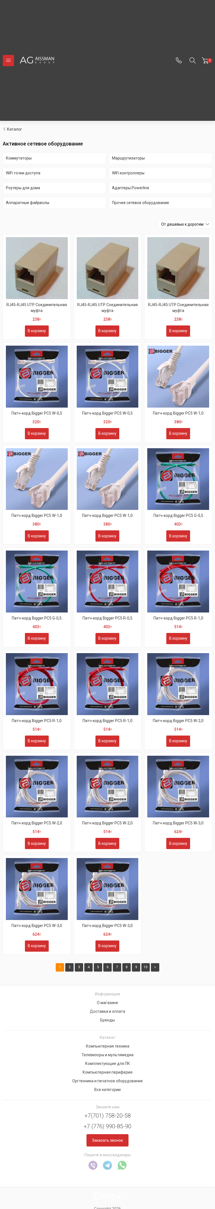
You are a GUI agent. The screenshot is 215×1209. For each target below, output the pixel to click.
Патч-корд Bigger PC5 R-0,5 (107, 618)
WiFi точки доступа (23, 173)
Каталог (14, 129)
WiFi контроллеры (128, 173)
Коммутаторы (19, 158)
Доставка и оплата (107, 1011)
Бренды (107, 1020)
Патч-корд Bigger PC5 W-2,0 (178, 720)
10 (146, 967)
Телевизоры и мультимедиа (107, 1055)
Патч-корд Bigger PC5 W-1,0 (178, 413)
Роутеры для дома (23, 188)
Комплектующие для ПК (107, 1063)
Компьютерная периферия (107, 1072)
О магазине (107, 1002)
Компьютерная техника (107, 1046)
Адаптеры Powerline (130, 188)
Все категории (107, 1089)
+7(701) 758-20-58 (108, 1115)
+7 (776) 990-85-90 (107, 1126)
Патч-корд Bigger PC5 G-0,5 (178, 515)
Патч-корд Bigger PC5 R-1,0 (178, 618)
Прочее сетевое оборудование (140, 202)
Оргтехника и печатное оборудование (107, 1081)
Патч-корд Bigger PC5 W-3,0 (178, 823)
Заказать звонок (107, 1140)
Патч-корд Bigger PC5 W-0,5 (36, 413)
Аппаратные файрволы (27, 202)
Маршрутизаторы (128, 158)
